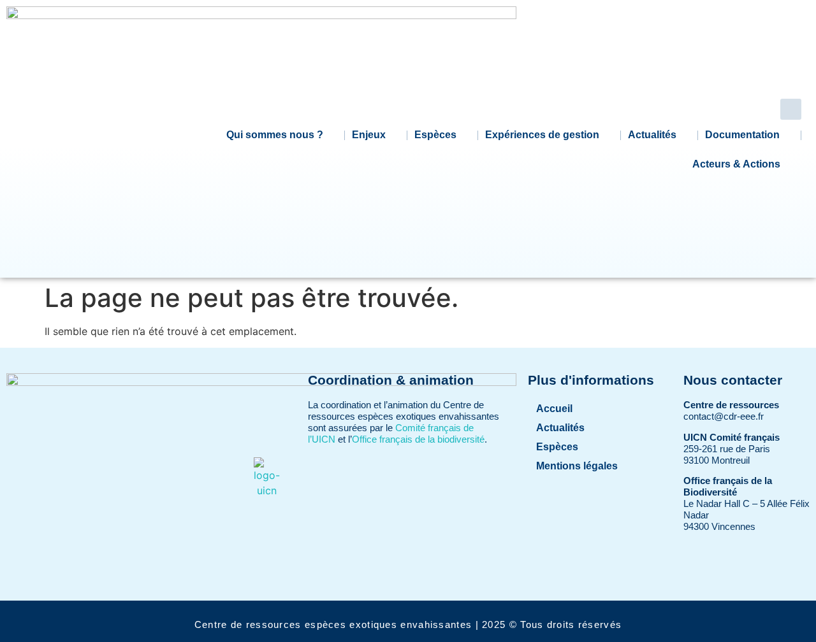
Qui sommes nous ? (274, 134)
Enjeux (369, 134)
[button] (790, 109)
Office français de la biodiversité (418, 439)
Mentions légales (577, 465)
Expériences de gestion (542, 134)
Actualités (652, 134)
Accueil (554, 408)
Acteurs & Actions (736, 164)
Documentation (742, 134)
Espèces (435, 134)
